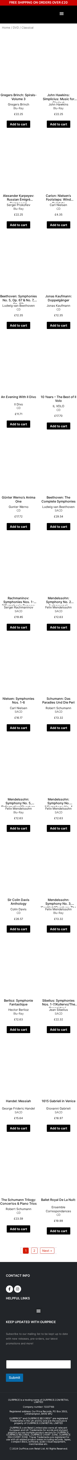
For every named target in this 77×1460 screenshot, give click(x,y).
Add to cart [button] (18, 124)
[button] (61, 13)
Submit (14, 1378)
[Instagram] (17, 1289)
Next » (47, 1251)
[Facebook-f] (9, 1289)
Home (6, 27)
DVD (16, 27)
